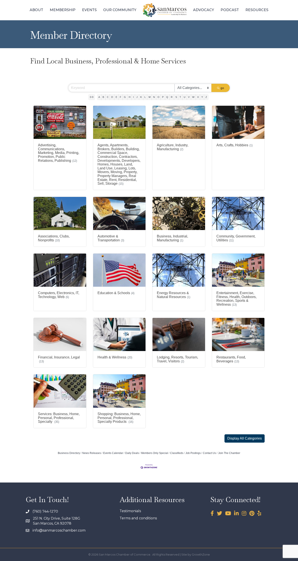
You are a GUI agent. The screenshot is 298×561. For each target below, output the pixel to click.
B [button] (103, 97)
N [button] (154, 97)
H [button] (129, 97)
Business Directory (69, 453)
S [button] (176, 97)
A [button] (99, 97)
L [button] (145, 97)
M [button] (150, 97)
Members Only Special (154, 453)
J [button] (137, 97)
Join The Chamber (229, 453)
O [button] (158, 97)
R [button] (172, 97)
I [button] (133, 97)
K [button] (141, 97)
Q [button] (167, 97)
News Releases (91, 453)
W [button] (193, 97)
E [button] (116, 97)
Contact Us (209, 453)
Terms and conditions (138, 518)
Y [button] (202, 97)
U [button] (184, 97)
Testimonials (130, 511)
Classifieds (176, 453)
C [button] (108, 97)
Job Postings (193, 453)
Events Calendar (113, 453)
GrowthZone (201, 554)
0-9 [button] (91, 97)
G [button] (125, 97)
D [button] (112, 97)
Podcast (230, 10)
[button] (244, 438)
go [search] (222, 88)
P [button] (163, 97)
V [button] (189, 97)
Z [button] (206, 97)
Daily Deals (132, 453)
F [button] (120, 97)
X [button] (198, 97)
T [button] (180, 97)
